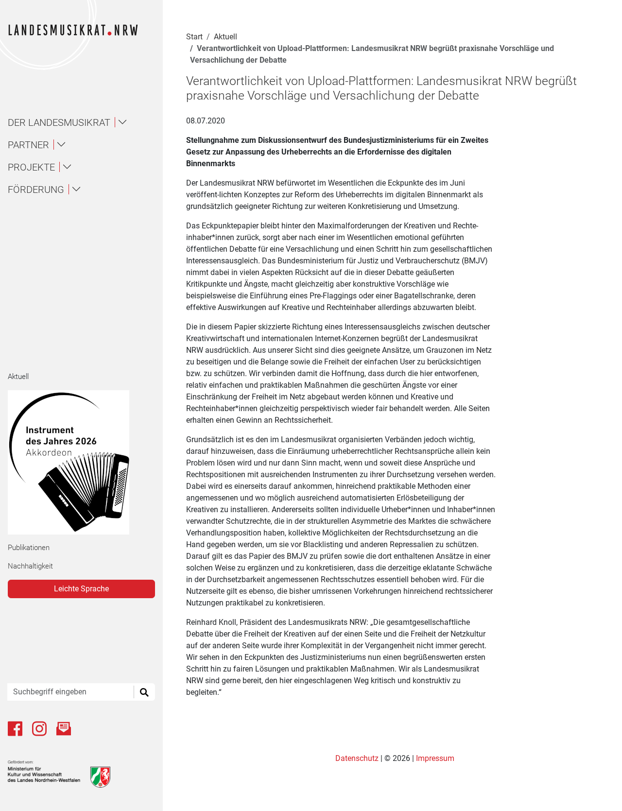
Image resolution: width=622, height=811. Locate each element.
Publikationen (29, 547)
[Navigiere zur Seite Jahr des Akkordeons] (77, 462)
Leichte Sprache (81, 588)
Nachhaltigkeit (30, 566)
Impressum (435, 758)
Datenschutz (357, 758)
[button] (85, 122)
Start (194, 36)
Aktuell (18, 376)
